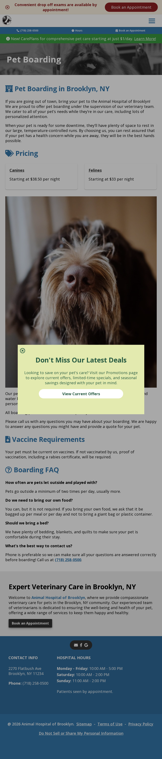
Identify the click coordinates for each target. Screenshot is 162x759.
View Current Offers (81, 393)
